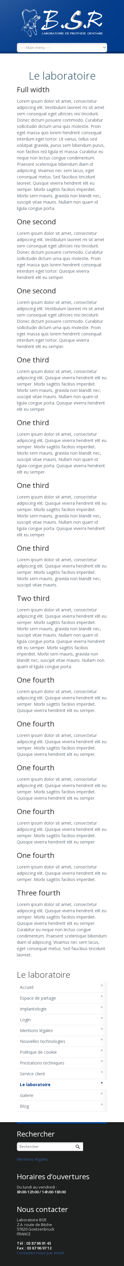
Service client (32, 1074)
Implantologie (33, 1009)
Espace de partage (38, 998)
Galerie (26, 1095)
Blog (24, 1106)
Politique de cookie (38, 1052)
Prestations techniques (42, 1063)
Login (25, 1019)
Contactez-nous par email (40, 1252)
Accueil (26, 987)
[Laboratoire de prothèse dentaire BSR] (62, 21)
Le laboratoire (35, 1084)
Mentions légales (36, 1030)
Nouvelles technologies (42, 1041)
